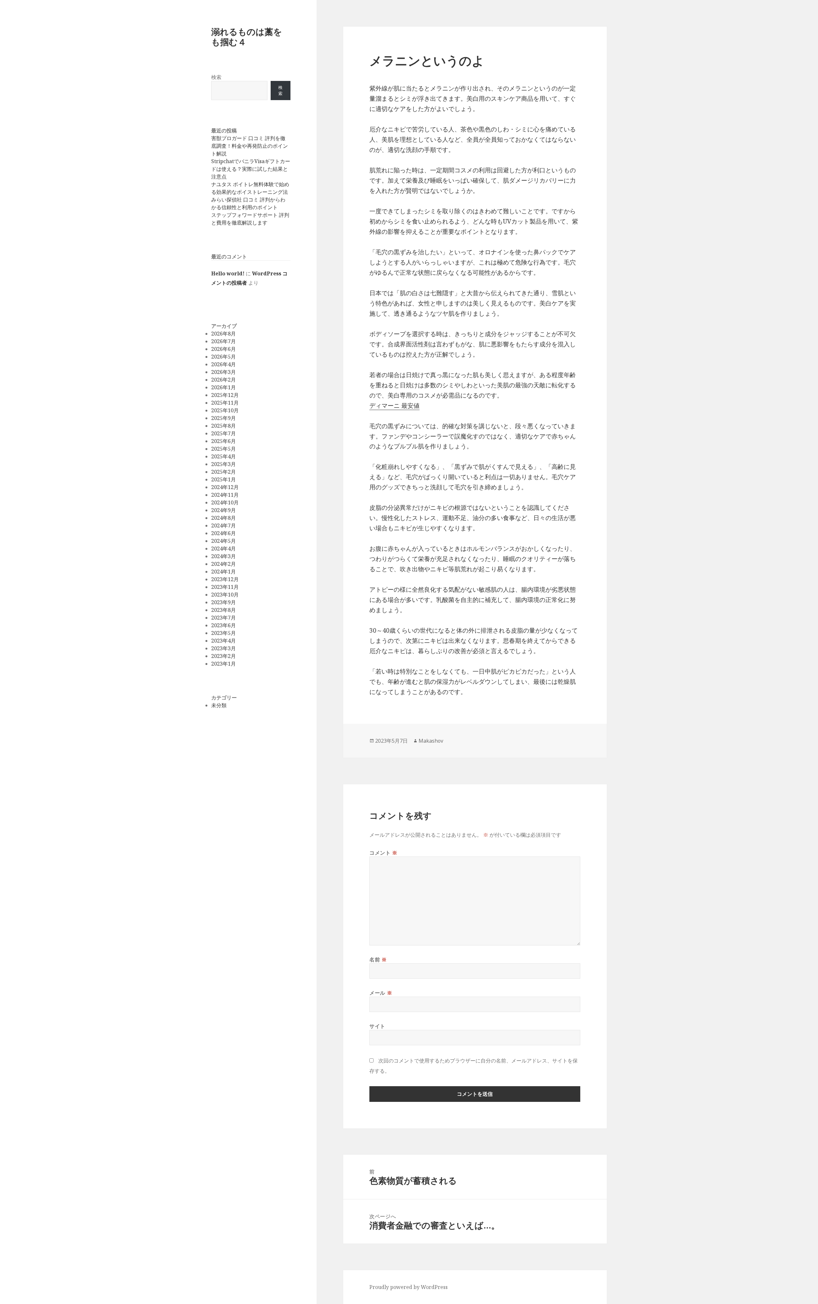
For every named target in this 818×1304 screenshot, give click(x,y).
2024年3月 (223, 556)
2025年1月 (223, 479)
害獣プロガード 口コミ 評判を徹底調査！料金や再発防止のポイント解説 (249, 146)
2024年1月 (223, 571)
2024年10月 (225, 502)
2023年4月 (223, 640)
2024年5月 (223, 540)
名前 (378, 959)
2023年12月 (225, 579)
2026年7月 (223, 341)
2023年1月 (223, 663)
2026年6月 (223, 348)
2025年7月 (223, 433)
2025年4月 (223, 456)
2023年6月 (223, 625)
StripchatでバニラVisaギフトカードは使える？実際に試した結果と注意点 (250, 169)
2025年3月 (223, 464)
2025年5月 (223, 448)
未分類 (219, 705)
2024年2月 (223, 563)
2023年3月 (223, 648)
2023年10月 (225, 594)
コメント (383, 852)
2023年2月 (223, 656)
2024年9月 (223, 510)
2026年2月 (223, 379)
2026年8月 (223, 333)
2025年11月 (225, 402)
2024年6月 (223, 533)
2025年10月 (225, 410)
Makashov (431, 740)
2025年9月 (223, 418)
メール (380, 992)
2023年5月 (223, 632)
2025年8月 (223, 425)
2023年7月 (223, 617)
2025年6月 (223, 441)
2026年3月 (223, 371)
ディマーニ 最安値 (394, 405)
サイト (377, 1026)
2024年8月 (223, 517)
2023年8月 (223, 609)
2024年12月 (225, 487)
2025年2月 (223, 471)
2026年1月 (223, 387)
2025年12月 (225, 395)
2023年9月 (223, 602)
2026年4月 (223, 364)
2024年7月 (223, 525)
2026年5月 (223, 356)
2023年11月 (225, 586)
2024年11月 (225, 494)
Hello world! (227, 273)
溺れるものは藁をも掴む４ (246, 37)
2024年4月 (223, 548)
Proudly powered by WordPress (408, 1287)
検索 (216, 77)
